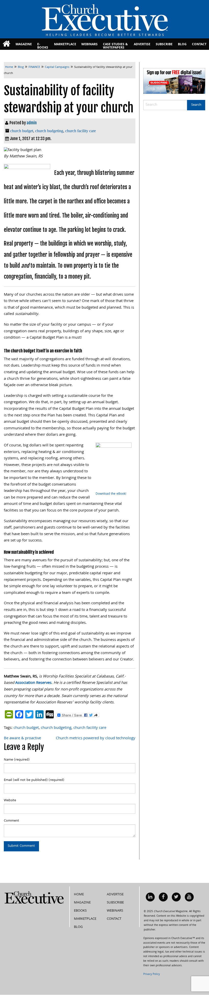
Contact (199, 44)
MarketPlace (65, 44)
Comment (11, 821)
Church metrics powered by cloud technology (95, 738)
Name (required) (17, 760)
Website (10, 800)
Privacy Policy (151, 974)
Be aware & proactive (22, 738)
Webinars (89, 44)
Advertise (142, 44)
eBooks (80, 911)
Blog (182, 44)
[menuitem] (6, 44)
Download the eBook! (111, 494)
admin (32, 122)
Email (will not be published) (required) (34, 780)
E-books (42, 46)
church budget (21, 131)
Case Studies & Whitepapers (115, 46)
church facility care (80, 131)
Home (79, 894)
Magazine (24, 44)
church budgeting (49, 131)
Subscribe (164, 44)
